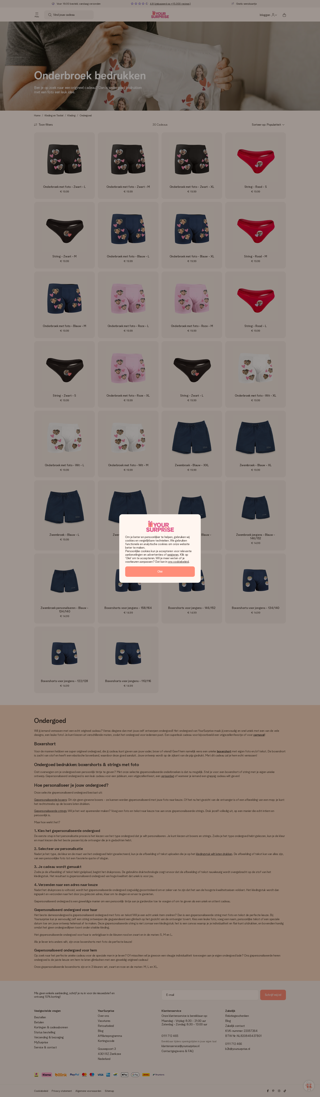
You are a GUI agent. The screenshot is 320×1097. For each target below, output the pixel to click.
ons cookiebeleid (178, 561)
